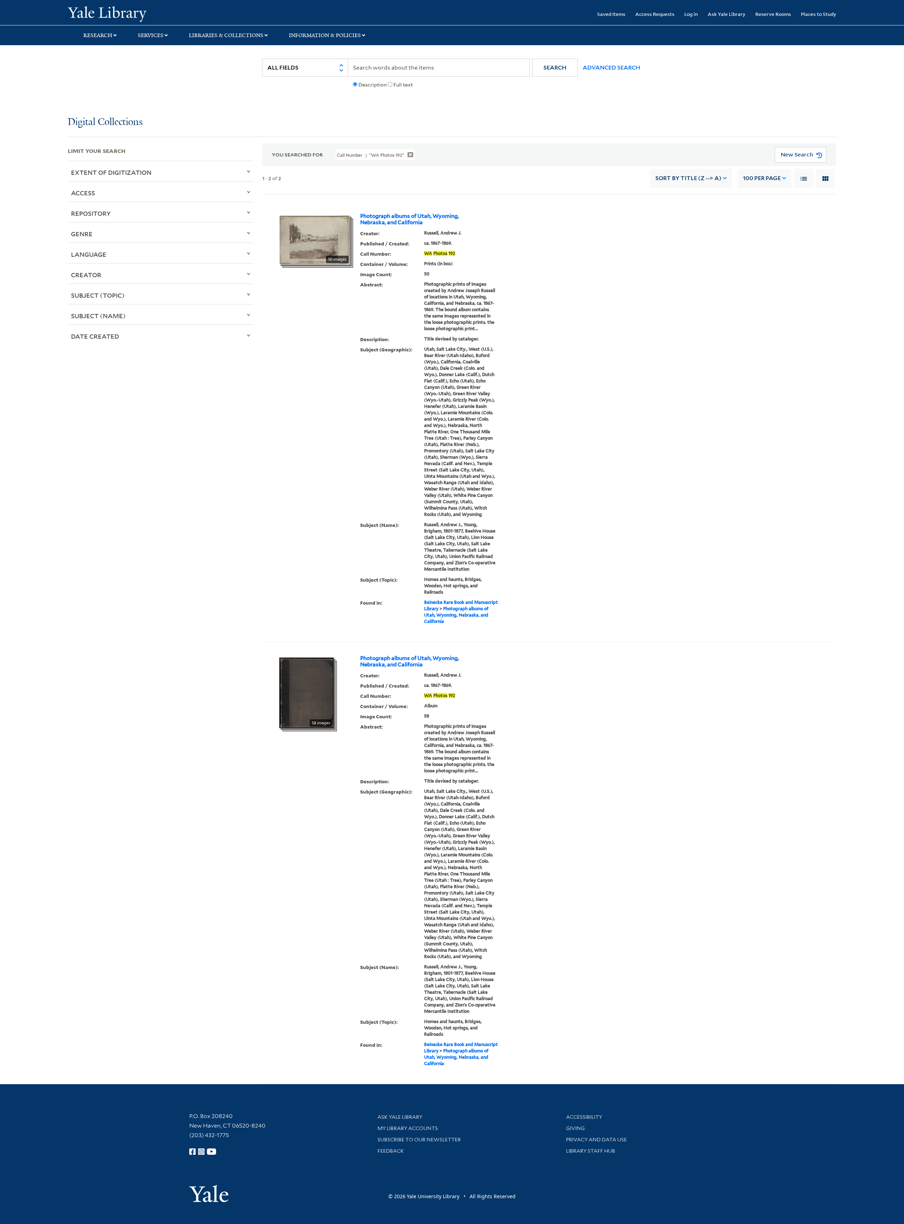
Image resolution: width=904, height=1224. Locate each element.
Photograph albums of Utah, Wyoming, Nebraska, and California (409, 219)
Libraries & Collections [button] (226, 35)
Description (372, 85)
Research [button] (97, 35)
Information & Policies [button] (325, 35)
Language (88, 254)
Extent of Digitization (111, 172)
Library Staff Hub (590, 1151)
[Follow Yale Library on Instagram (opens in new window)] (201, 1151)
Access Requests (654, 14)
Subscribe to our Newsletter (419, 1139)
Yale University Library (125, 13)
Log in (691, 14)
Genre (82, 234)
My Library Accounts (407, 1128)
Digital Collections (105, 122)
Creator (86, 275)
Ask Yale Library (726, 14)
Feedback (390, 1151)
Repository (91, 213)
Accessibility (584, 1117)
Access (83, 193)
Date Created (95, 336)
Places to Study (818, 14)
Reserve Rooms (773, 14)
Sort (688, 178)
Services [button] (150, 35)
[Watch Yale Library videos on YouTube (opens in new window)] (211, 1151)
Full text (403, 85)
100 (762, 178)
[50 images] (314, 239)
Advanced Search (611, 67)
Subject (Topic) (98, 295)
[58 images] (306, 692)
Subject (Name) (98, 315)
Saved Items (611, 14)
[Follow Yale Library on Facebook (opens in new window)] (192, 1151)
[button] (555, 68)
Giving (575, 1128)
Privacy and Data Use (596, 1139)
